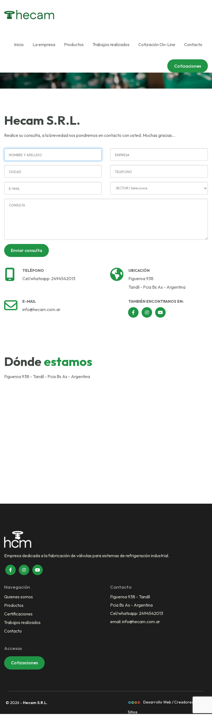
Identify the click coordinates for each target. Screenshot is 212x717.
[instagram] (147, 312)
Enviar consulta (26, 250)
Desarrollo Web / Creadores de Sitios (163, 703)
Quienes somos (18, 596)
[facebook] (133, 312)
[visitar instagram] (24, 570)
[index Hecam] (43, 15)
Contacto (193, 44)
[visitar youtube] (37, 570)
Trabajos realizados (110, 44)
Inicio (19, 44)
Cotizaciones (187, 66)
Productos (74, 44)
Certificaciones (18, 614)
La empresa (44, 44)
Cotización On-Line (156, 44)
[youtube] (160, 312)
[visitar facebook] (10, 570)
